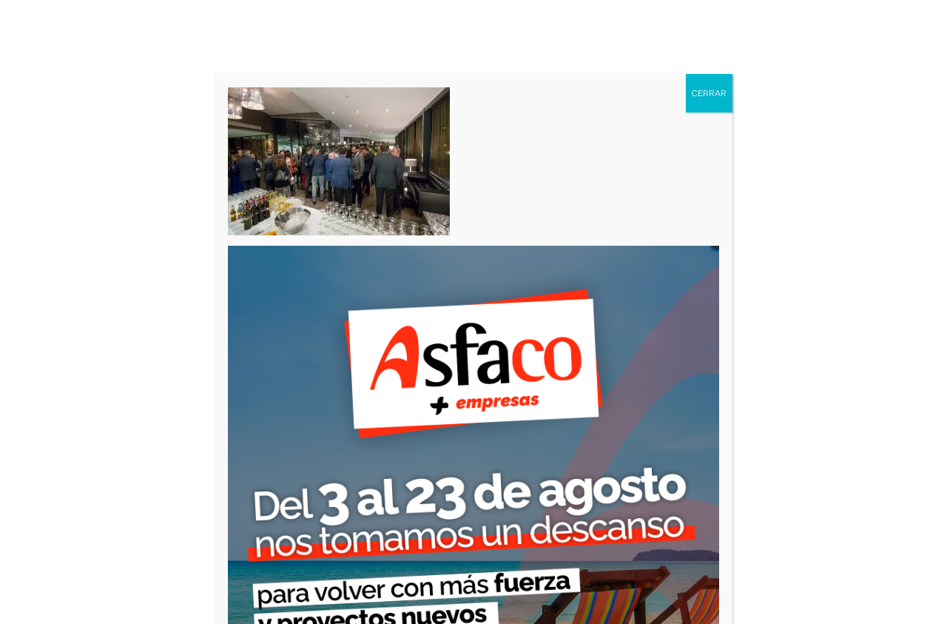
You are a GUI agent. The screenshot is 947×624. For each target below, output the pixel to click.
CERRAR (709, 93)
